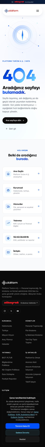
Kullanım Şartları (17, 417)
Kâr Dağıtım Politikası (10, 370)
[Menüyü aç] (37, 11)
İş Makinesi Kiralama (34, 335)
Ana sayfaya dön (13, 120)
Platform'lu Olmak (33, 358)
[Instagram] (5, 311)
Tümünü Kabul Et (22, 426)
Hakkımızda (7, 326)
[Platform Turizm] (22, 283)
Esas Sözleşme (8, 374)
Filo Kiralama (31, 330)
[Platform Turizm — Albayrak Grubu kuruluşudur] (11, 11)
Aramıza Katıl (31, 362)
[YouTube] (17, 311)
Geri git (12, 128)
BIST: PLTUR (7, 358)
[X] (11, 311)
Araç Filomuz (7, 339)
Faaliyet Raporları (9, 379)
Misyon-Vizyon (8, 335)
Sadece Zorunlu (22, 433)
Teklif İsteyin (31, 382)
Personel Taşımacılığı (34, 326)
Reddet (23, 439)
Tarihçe (5, 330)
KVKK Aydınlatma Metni (25, 415)
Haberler (5, 344)
